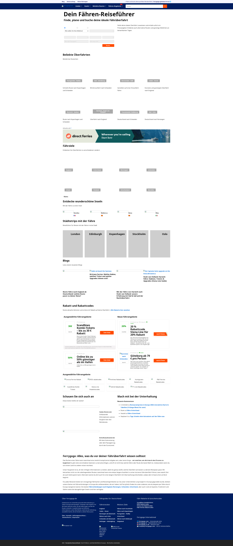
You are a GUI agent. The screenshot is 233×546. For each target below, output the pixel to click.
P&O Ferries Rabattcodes (145, 507)
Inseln (86, 6)
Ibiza (130, 213)
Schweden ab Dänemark (107, 519)
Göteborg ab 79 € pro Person (140, 357)
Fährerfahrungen (82, 1)
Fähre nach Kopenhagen (125, 511)
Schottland (134, 487)
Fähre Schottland (133, 410)
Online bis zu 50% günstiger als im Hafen (86, 359)
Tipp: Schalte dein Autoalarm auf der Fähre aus (147, 416)
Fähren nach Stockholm (125, 508)
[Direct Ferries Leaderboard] (116, 131)
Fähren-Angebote (115, 6)
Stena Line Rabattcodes (145, 506)
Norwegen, (117, 487)
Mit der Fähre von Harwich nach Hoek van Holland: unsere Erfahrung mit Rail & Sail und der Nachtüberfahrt (129, 295)
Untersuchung (71, 1)
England (102, 508)
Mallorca (104, 213)
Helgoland (120, 521)
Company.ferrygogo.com (147, 526)
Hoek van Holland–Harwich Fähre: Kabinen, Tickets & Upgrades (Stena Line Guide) (155, 279)
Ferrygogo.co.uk (144, 524)
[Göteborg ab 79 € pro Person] (123, 356)
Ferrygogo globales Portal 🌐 (162, 1)
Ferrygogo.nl (143, 523)
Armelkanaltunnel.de (107, 438)
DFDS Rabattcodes (143, 504)
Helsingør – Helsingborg (107, 521)
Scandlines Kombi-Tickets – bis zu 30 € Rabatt (86, 329)
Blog (63, 1)
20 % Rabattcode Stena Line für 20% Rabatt (139, 330)
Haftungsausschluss (79, 515)
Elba (157, 213)
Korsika (76, 213)
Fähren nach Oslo (105, 516)
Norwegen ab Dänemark (107, 514)
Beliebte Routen (99, 6)
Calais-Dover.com (105, 412)
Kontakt (68, 515)
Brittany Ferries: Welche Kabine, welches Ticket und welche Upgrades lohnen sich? (103, 276)
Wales (66, 197)
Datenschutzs (66, 517)
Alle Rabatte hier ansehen (120, 310)
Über (63, 515)
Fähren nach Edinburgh (124, 519)
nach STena (160, 360)
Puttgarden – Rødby (123, 514)
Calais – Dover (104, 511)
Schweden (125, 487)
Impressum (75, 517)
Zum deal (106, 333)
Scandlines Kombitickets (145, 502)
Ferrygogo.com (144, 521)
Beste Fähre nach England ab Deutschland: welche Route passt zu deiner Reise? (74, 294)
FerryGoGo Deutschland (72, 543)
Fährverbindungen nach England (100, 487)
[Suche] (165, 6)
